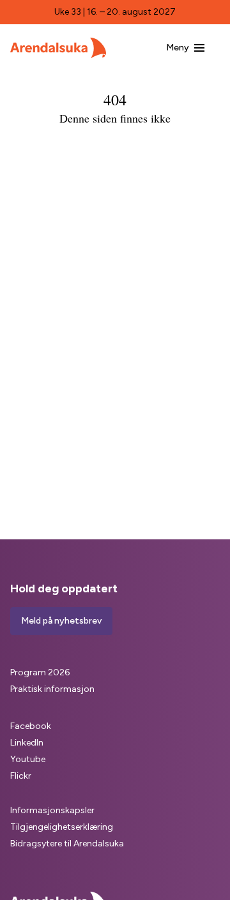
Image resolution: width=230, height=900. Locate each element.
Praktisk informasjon (52, 689)
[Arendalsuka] (58, 48)
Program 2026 (40, 672)
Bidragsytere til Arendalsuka (67, 843)
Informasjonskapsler (52, 810)
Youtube (27, 759)
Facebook (30, 726)
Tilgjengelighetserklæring (61, 826)
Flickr (20, 775)
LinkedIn (26, 742)
